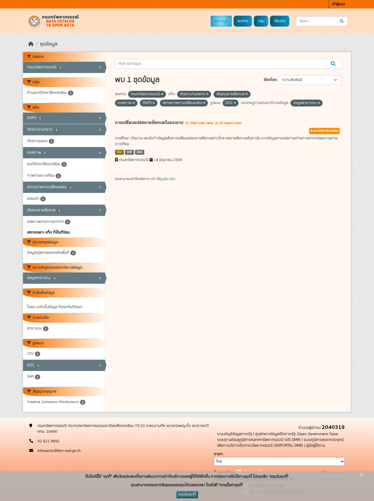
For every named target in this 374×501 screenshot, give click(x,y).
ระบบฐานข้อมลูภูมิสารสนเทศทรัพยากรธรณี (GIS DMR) (259, 440)
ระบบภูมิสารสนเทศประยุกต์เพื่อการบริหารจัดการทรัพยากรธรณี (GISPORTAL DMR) (280, 442)
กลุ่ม (261, 21)
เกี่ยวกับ (280, 21)
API (153, 178)
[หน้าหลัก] (31, 44)
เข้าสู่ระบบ (338, 4)
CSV (119, 152)
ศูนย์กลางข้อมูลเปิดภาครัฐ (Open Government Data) (296, 434)
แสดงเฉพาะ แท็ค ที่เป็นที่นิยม (48, 232)
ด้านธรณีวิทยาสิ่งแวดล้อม (324, 131)
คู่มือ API (168, 178)
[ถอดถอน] (162, 94)
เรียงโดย (270, 80)
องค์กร (242, 21)
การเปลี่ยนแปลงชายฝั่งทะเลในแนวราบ (150, 122)
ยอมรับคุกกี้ (187, 494)
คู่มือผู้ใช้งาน (315, 445)
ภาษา (218, 454)
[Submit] (342, 21)
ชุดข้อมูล (221, 21)
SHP (129, 152)
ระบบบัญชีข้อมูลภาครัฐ (234, 434)
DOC (140, 152)
